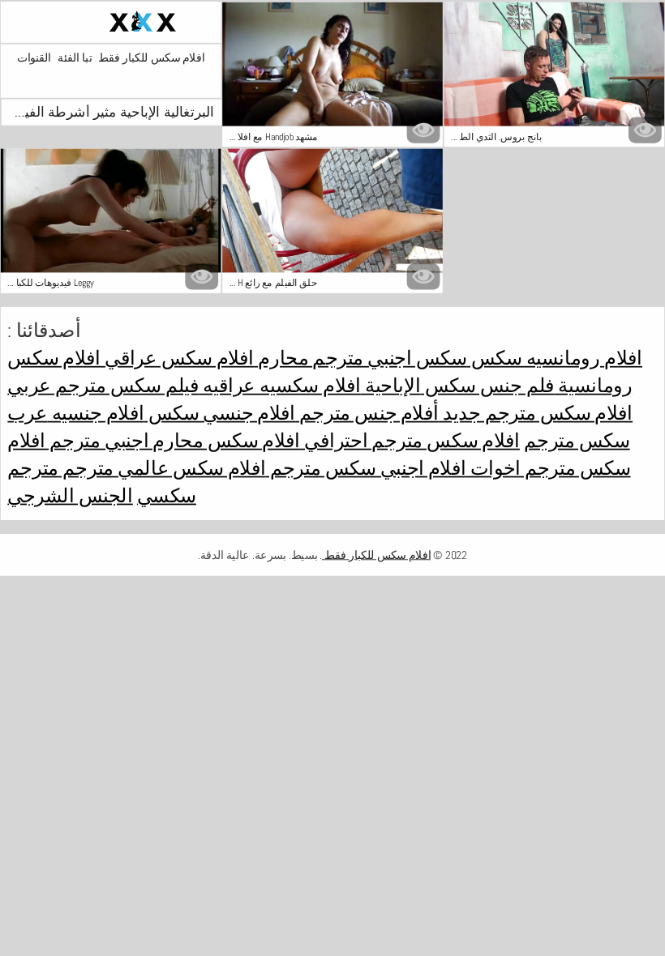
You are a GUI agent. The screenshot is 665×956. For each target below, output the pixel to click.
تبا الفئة (75, 58)
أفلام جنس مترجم (367, 413)
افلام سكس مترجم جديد (536, 413)
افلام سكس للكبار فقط (151, 58)
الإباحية (391, 385)
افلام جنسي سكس (219, 413)
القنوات (34, 58)
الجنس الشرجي (69, 496)
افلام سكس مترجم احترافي (410, 441)
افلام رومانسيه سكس (554, 358)
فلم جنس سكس (488, 385)
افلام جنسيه (96, 413)
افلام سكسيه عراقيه (279, 385)
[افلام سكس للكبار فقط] (111, 22)
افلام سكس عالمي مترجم (162, 468)
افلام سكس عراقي (177, 358)
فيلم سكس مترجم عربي (103, 385)
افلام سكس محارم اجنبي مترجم (172, 441)
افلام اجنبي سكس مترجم (366, 468)
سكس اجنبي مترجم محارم (360, 358)
